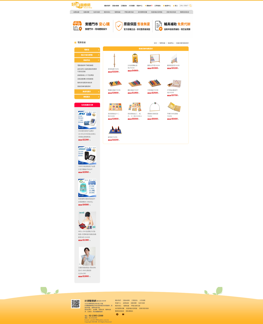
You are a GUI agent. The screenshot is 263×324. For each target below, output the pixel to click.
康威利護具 (87, 91)
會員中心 (168, 5)
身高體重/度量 (142, 12)
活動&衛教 (115, 5)
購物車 (149, 5)
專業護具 (86, 97)
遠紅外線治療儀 (86, 55)
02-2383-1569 (96, 315)
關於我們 (107, 5)
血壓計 (89, 309)
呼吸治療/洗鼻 (129, 12)
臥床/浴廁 (97, 12)
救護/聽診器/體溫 (156, 12)
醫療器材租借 (184, 12)
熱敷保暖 (86, 12)
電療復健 (117, 12)
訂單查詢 (157, 5)
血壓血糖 (76, 12)
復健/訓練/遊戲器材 (182, 43)
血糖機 (95, 309)
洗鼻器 (89, 311)
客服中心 (139, 5)
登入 (176, 5)
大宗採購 (132, 5)
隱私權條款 (129, 311)
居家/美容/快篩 (171, 12)
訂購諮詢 (124, 5)
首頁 (155, 43)
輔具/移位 (107, 12)
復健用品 (171, 43)
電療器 (86, 50)
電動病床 (101, 309)
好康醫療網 (90, 301)
